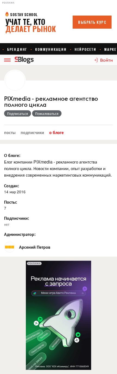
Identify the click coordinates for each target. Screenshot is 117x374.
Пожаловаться (47, 113)
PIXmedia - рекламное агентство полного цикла (51, 102)
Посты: (10, 202)
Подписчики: (16, 218)
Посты (10, 132)
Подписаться (17, 113)
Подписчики (32, 132)
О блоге (56, 132)
